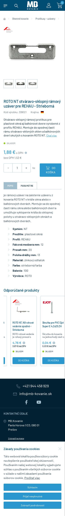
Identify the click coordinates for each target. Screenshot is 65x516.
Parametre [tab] (27, 185)
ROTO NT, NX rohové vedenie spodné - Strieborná (16, 326)
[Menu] (5, 5)
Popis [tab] (10, 185)
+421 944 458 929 (35, 386)
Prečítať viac (32, 478)
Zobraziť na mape (16, 438)
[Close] (60, 449)
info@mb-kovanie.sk (35, 394)
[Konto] (48, 5)
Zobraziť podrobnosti (32, 505)
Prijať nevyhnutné (32, 496)
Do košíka (50, 170)
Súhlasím (32, 487)
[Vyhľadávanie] (16, 5)
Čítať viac (51, 135)
